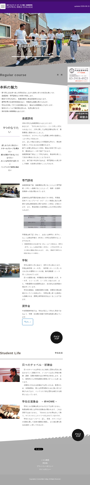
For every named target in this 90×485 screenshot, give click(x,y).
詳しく (28, 322)
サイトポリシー (45, 469)
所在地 (45, 463)
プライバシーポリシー (45, 466)
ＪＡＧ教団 (45, 460)
